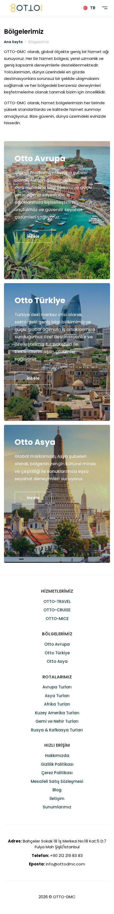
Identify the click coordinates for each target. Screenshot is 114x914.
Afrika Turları (57, 704)
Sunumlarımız (57, 807)
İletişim (57, 798)
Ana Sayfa (13, 42)
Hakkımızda (57, 755)
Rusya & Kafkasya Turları (57, 730)
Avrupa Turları (57, 687)
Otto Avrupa (57, 644)
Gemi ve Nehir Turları (57, 721)
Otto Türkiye (57, 653)
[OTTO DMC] (26, 7)
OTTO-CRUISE (57, 610)
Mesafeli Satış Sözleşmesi (57, 781)
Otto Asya (57, 661)
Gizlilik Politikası (57, 764)
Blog (57, 790)
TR (92, 8)
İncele (33, 236)
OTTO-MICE (57, 618)
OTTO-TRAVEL (57, 601)
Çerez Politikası (57, 772)
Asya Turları (57, 695)
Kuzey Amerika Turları (57, 713)
